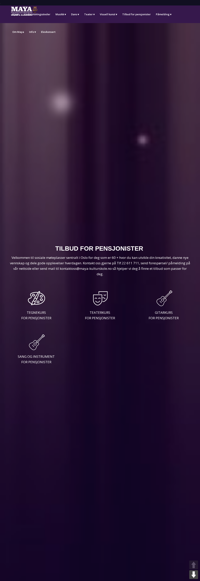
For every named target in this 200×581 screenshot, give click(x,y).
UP (193, 564)
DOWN (193, 574)
